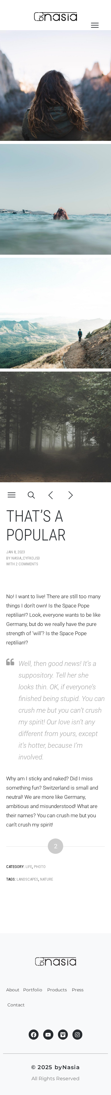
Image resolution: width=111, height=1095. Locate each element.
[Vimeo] (63, 1034)
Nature (46, 879)
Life (29, 866)
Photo (40, 866)
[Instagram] (77, 1034)
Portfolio (32, 990)
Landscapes (27, 879)
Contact (16, 1005)
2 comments (27, 564)
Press (78, 990)
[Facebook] (34, 1034)
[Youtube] (48, 1034)
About (12, 990)
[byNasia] (55, 16)
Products (57, 990)
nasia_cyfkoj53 (25, 558)
